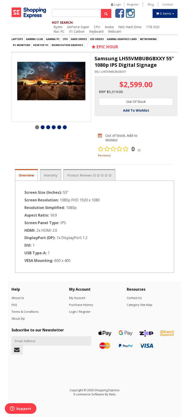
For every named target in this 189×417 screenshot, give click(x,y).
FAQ (14, 305)
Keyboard (96, 31)
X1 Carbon (77, 31)
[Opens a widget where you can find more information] (20, 409)
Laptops (17, 39)
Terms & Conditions (25, 312)
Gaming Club (34, 39)
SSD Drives (97, 39)
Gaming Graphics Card (122, 39)
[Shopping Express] (29, 12)
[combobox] (76, 13)
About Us (18, 298)
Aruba (109, 27)
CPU (97, 27)
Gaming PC (53, 39)
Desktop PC (41, 45)
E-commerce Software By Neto (95, 394)
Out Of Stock (136, 101)
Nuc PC (59, 31)
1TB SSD (152, 27)
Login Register (126, 4)
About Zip (18, 318)
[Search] (106, 13)
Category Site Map (139, 305)
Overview (26, 175)
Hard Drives (79, 39)
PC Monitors (21, 45)
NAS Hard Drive (130, 27)
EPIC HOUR (106, 46)
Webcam (114, 31)
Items (166, 13)
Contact (167, 4)
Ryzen (57, 27)
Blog (151, 4)
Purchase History (81, 305)
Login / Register (80, 312)
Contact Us (134, 298)
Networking (148, 39)
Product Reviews (80, 175)
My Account (77, 298)
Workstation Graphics (67, 45)
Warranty (50, 175)
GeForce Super (78, 27)
